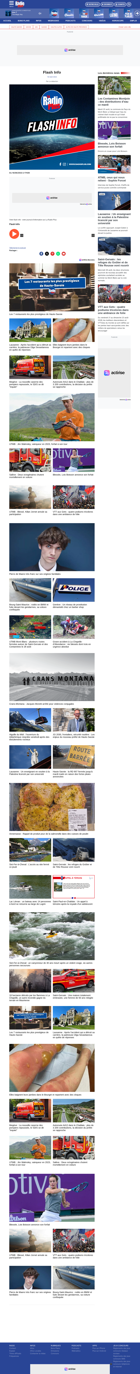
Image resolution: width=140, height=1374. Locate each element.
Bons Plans (24, 21)
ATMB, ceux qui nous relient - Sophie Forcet (112, 179)
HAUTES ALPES (56, 27)
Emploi (133, 21)
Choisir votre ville (125, 27)
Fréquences (14, 1356)
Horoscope (118, 21)
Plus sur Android (99, 1351)
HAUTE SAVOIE (16, 27)
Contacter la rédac (38, 1353)
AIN (36, 27)
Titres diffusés (15, 1353)
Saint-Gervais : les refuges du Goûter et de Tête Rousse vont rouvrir (113, 262)
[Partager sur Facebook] (40, 255)
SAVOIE (28, 27)
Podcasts (70, 21)
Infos (38, 21)
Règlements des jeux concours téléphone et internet (121, 1364)
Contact (12, 1348)
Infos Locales (35, 1351)
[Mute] (40, 13)
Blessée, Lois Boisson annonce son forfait (112, 145)
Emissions (55, 1351)
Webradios (53, 21)
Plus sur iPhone (98, 1348)
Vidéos (102, 21)
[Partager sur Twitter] (46, 255)
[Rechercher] (129, 4)
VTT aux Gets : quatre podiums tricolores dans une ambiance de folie (113, 309)
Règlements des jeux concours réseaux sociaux (121, 1351)
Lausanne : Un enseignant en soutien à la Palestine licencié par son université (114, 219)
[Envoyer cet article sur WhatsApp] (57, 255)
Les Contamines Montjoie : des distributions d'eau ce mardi (114, 101)
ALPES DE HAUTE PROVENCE (76, 27)
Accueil (7, 21)
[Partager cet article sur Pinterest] (51, 255)
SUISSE (44, 27)
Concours (87, 21)
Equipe (12, 1351)
